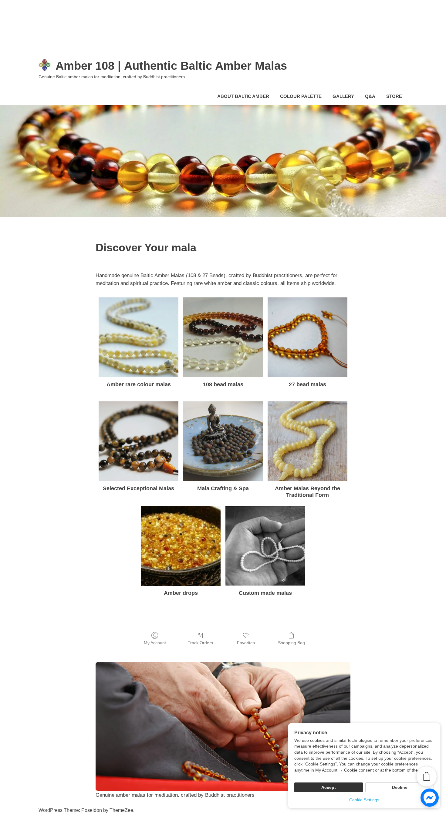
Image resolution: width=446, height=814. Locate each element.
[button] (426, 776)
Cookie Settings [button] (364, 799)
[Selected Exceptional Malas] (138, 441)
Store (394, 96)
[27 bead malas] (307, 337)
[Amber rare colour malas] (138, 337)
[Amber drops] (181, 546)
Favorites (246, 642)
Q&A (370, 96)
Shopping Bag (291, 642)
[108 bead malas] (223, 337)
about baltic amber (243, 96)
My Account (155, 642)
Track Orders (200, 642)
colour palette (301, 96)
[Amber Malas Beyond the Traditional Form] (307, 441)
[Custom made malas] (265, 546)
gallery (343, 96)
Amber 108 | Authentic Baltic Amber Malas (171, 65)
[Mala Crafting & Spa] (223, 441)
